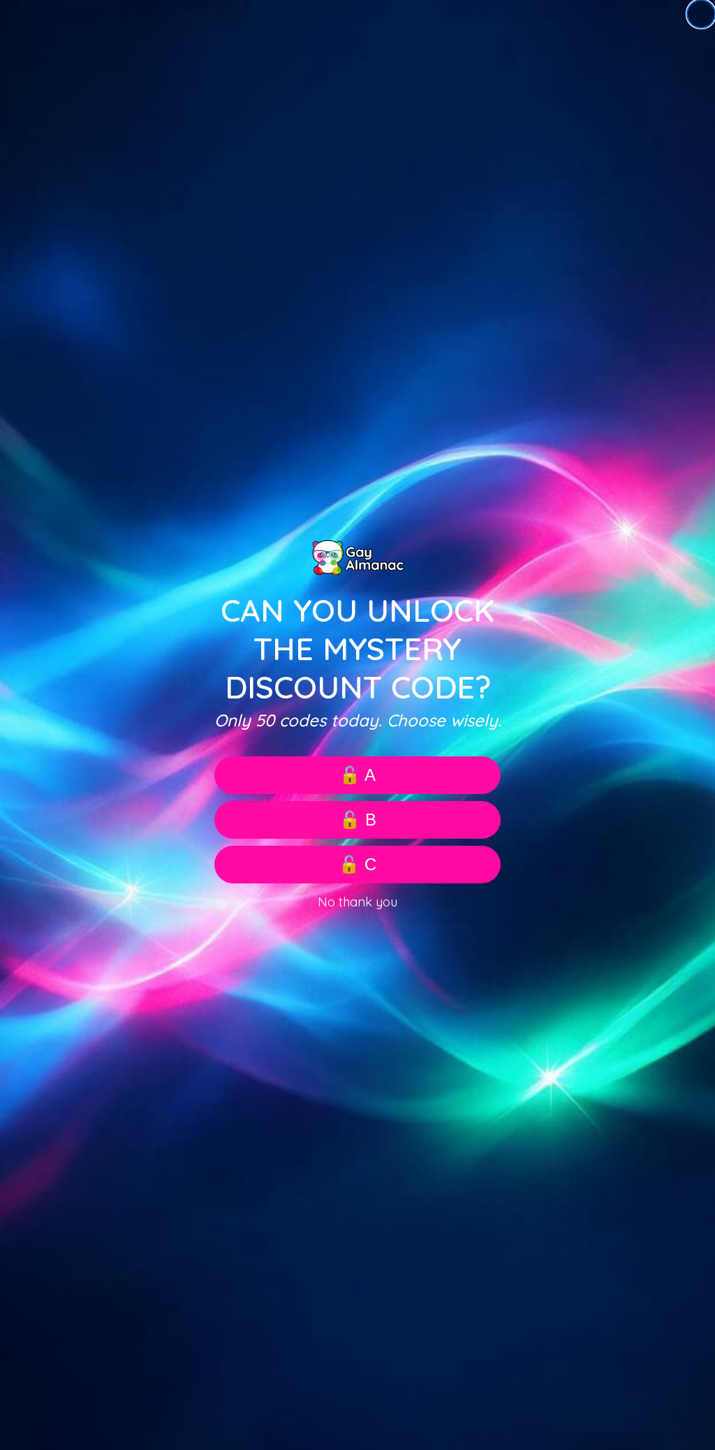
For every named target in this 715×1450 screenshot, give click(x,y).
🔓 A (357, 774)
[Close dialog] (701, 14)
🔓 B (357, 819)
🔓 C (357, 864)
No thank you (357, 902)
